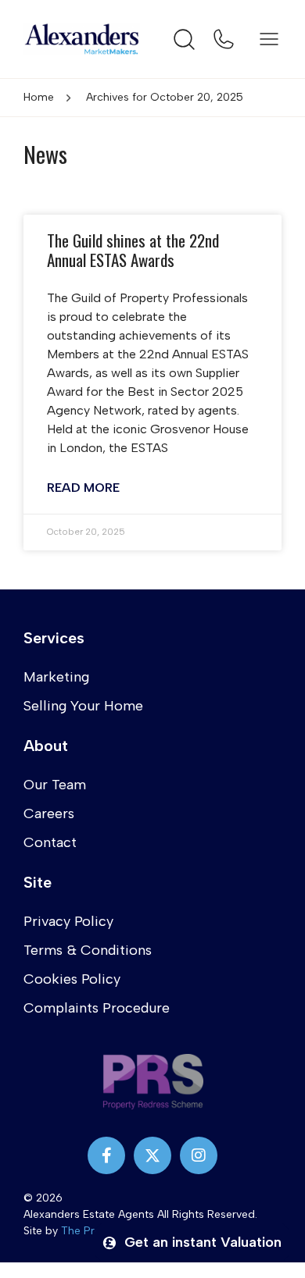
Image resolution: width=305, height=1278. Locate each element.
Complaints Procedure (96, 1007)
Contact (50, 842)
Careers (48, 813)
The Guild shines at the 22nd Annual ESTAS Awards (133, 250)
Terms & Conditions (87, 950)
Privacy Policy (68, 921)
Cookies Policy (71, 979)
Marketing (56, 676)
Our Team (54, 784)
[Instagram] (198, 1155)
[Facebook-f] (106, 1155)
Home (38, 97)
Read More (83, 487)
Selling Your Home (83, 705)
